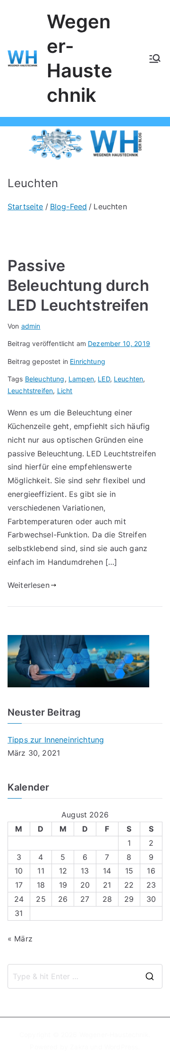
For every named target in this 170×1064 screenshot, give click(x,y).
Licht (65, 391)
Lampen (81, 379)
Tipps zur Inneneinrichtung (56, 739)
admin (31, 326)
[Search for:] (85, 976)
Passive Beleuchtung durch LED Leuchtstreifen (78, 285)
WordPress (121, 1047)
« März (20, 938)
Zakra (79, 1047)
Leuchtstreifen (30, 391)
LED (104, 379)
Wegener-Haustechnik (114, 1035)
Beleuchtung (45, 379)
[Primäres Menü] (154, 58)
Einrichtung (87, 361)
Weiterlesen (29, 585)
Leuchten (128, 379)
